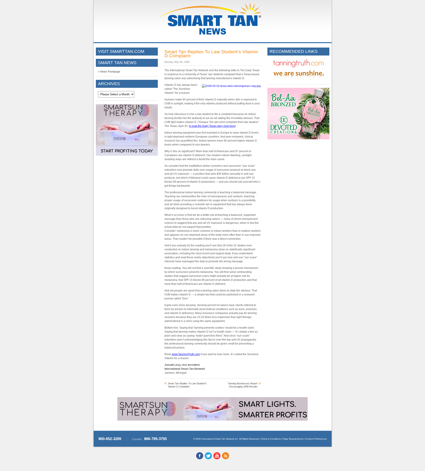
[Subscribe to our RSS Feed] (226, 458)
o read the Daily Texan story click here (212, 126)
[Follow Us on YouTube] (217, 458)
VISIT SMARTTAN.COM (121, 51)
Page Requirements (293, 439)
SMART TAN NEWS (117, 62)
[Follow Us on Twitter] (208, 458)
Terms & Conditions (271, 439)
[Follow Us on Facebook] (200, 458)
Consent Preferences (316, 439)
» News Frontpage (109, 71)
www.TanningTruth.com (186, 354)
